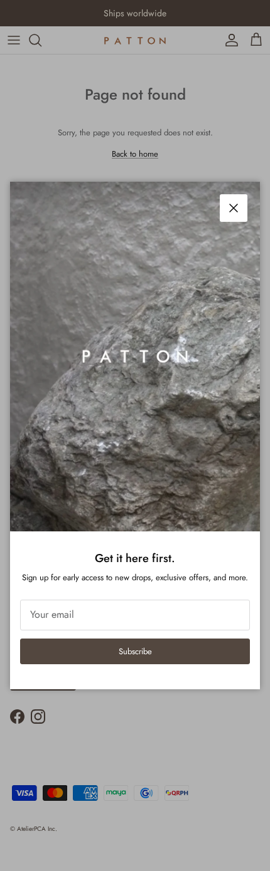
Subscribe (135, 651)
